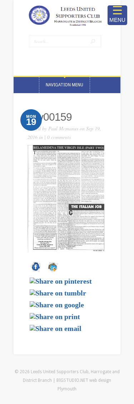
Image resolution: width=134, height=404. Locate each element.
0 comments (59, 137)
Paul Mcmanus (63, 128)
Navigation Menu (64, 84)
